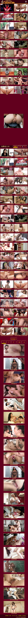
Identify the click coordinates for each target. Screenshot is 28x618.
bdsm (18, 63)
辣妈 (5, 17)
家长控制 (24, 615)
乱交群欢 (19, 44)
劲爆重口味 (5, 35)
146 (19, 342)
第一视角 (19, 72)
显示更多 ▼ (14, 339)
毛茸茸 (5, 72)
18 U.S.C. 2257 (14, 615)
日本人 (18, 54)
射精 (18, 81)
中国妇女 (5, 44)
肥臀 (5, 90)
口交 (18, 8)
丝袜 (18, 90)
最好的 (15, 146)
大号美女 (5, 81)
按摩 (5, 26)
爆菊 (5, 63)
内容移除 (19, 615)
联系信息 (6, 615)
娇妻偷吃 (5, 8)
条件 (10, 615)
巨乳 (18, 26)
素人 (5, 54)
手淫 (18, 35)
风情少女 (19, 17)
